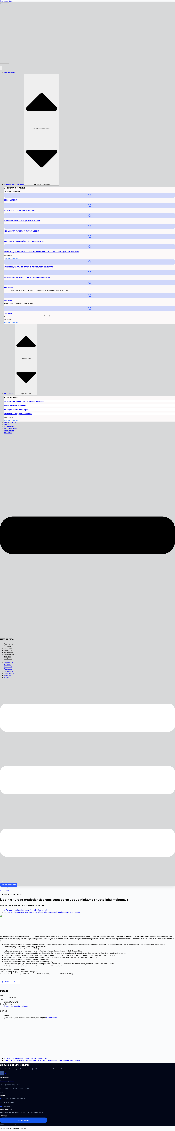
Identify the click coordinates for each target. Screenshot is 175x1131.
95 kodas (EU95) (10, 200)
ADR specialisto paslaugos (16, 409)
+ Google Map (51, 1017)
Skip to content (6, 1)
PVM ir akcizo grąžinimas (15, 405)
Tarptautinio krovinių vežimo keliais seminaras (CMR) (27, 277)
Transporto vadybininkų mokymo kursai (22, 221)
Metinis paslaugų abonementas (18, 414)
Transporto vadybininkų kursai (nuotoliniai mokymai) (25, 910)
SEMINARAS (8, 287)
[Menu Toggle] (1, 68)
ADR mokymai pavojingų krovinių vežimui (21, 231)
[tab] (8, 191)
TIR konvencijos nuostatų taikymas (19, 210)
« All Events (4, 891)
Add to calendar (10, 982)
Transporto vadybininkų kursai (16, 1006)
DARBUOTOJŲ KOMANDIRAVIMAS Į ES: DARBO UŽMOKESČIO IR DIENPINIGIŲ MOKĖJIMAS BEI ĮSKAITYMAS (42, 912)
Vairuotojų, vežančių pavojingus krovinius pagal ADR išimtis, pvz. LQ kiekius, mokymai (41, 252)
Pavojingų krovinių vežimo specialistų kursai (24, 241)
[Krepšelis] (1, 882)
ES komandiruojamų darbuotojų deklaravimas (24, 401)
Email (2, 1115)
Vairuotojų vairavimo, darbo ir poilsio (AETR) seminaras (28, 267)
